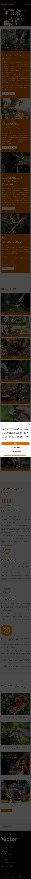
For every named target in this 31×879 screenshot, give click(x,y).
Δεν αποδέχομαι (15, 447)
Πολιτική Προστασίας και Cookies (19, 455)
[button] (28, 424)
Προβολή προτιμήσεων (15, 451)
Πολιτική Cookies (7, 455)
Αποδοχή (15, 443)
